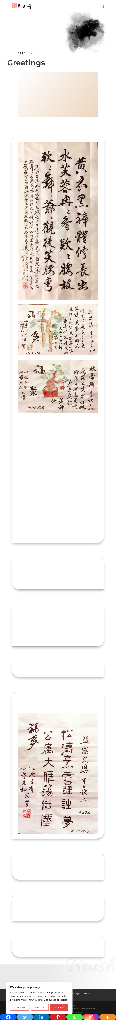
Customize (20, 1007)
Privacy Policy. (88, 1008)
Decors (87, 993)
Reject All (39, 1007)
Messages (75, 993)
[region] (39, 998)
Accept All (59, 1007)
